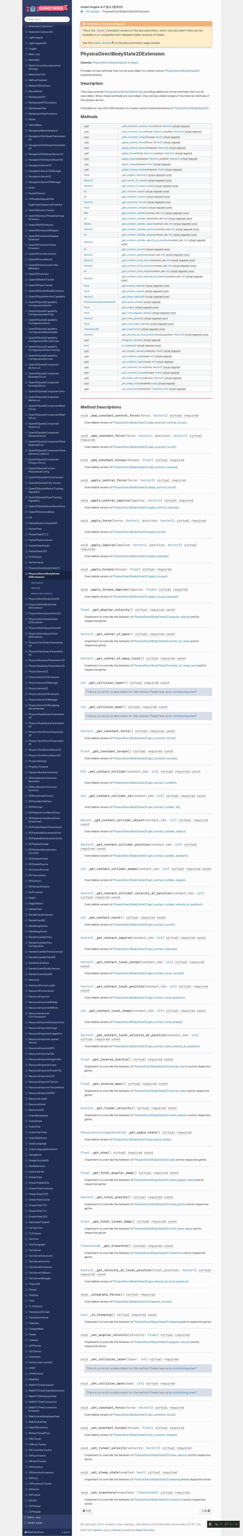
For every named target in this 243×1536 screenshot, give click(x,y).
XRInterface (36, 1466)
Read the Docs (145, 1530)
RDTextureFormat (39, 869)
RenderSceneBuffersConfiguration (40, 944)
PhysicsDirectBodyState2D (44, 568)
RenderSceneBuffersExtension (46, 951)
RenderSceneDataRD (40, 974)
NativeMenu (35, 125)
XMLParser (35, 1438)
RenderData (35, 909)
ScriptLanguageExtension (43, 1149)
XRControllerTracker (40, 1450)
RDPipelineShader (39, 844)
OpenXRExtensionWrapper (44, 230)
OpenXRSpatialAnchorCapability (47, 296)
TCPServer (35, 1233)
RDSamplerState (38, 858)
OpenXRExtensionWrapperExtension (43, 238)
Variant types (34, 1522)
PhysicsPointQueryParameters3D (45, 653)
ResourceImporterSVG (42, 1076)
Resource (34, 979)
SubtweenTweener (39, 1222)
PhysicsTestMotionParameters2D (45, 733)
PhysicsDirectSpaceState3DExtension (43, 635)
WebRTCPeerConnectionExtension (42, 1409)
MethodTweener (38, 80)
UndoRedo (35, 1356)
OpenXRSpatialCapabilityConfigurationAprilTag (42, 313)
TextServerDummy (39, 1261)
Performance (36, 562)
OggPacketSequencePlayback (45, 204)
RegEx (32, 897)
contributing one (183, 691)
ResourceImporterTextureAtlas (46, 1087)
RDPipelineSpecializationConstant (42, 851)
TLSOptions (35, 1306)
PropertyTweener (38, 766)
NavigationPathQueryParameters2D (47, 138)
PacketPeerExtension (41, 540)
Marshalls (34, 59)
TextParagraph (37, 1244)
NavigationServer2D (40, 165)
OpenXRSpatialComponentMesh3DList (46, 416)
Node (32, 187)
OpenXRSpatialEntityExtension (46, 477)
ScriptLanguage (37, 1143)
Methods (35, 588)
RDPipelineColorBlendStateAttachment (44, 820)
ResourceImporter (39, 996)
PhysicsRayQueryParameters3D (47, 665)
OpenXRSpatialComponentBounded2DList (43, 375)
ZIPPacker (35, 1506)
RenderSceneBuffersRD (42, 957)
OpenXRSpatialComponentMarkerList (43, 399)
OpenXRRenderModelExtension (46, 290)
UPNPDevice (36, 1373)
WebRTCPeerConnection (43, 1401)
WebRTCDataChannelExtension (46, 1390)
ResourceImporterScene (42, 1064)
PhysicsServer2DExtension (44, 677)
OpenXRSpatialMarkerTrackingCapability (45, 490)
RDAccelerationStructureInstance (42, 788)
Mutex (32, 119)
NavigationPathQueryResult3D (46, 159)
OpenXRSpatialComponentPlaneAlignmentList (46, 443)
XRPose (33, 1478)
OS (30, 517)
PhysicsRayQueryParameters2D (47, 660)
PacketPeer (35, 528)
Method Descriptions (42, 593)
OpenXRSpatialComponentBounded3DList (43, 384)
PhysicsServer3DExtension (44, 694)
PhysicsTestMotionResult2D (45, 749)
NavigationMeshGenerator (43, 130)
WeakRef (34, 1379)
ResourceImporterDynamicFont (46, 1022)
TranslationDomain (39, 1311)
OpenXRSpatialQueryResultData (47, 506)
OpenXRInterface (39, 274)
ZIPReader (35, 1511)
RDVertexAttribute (39, 886)
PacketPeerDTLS (38, 534)
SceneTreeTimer (38, 1132)
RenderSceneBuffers (40, 937)
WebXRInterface (38, 1427)
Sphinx (97, 1530)
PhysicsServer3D (38, 688)
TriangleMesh (36, 1328)
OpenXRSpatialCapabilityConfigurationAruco (42, 321)
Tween (32, 1334)
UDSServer (35, 1351)
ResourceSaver (37, 1104)
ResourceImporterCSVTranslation (38, 1015)
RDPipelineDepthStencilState (45, 827)
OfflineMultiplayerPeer (41, 199)
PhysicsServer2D (38, 671)
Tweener (33, 1340)
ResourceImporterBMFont (43, 1007)
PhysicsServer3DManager (43, 699)
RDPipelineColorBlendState (44, 812)
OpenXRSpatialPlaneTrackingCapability (45, 499)
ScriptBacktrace (38, 1137)
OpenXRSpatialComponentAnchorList (43, 366)
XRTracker (34, 1494)
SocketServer (36, 1171)
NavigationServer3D (40, 176)
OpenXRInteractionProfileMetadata (43, 267)
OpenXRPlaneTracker (41, 285)
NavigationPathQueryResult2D (46, 154)
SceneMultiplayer (38, 1115)
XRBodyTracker (37, 1444)
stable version (102, 43)
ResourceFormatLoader (42, 985)
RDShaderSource (38, 864)
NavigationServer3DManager (45, 182)
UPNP (32, 1368)
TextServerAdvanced (40, 1255)
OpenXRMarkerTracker (41, 279)
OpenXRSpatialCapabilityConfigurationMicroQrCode (43, 339)
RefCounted (35, 892)
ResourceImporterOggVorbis (45, 1059)
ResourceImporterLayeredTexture (43, 1041)
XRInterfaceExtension (41, 1472)
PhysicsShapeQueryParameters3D (46, 725)
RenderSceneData (39, 962)
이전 (88, 1510)
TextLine (33, 1238)
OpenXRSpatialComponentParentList (43, 425)
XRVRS (33, 1500)
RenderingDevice (38, 926)
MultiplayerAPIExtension (43, 102)
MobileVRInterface (39, 85)
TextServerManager (40, 1278)
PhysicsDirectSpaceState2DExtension (43, 621)
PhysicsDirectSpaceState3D (45, 628)
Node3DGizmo (37, 193)
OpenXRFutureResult (40, 259)
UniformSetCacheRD (40, 1362)
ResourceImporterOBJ (41, 1053)
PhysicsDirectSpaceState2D (45, 613)
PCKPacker (35, 556)
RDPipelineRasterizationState (45, 838)
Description (37, 582)
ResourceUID (36, 1109)
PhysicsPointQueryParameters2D (45, 644)
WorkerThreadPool (39, 1433)
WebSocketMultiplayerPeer (44, 1416)
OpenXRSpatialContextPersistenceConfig (41, 470)
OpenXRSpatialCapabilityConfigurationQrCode (42, 357)
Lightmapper (36, 37)
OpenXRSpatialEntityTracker (45, 482)
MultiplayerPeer (37, 108)
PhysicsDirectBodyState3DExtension (42, 606)
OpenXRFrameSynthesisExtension (42, 246)
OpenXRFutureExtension (42, 253)
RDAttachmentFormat (41, 795)
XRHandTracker (37, 1461)
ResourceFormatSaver (41, 990)
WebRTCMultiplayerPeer (43, 1396)
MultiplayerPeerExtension (43, 113)
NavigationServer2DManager (45, 171)
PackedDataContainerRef (43, 523)
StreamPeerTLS (38, 1210)
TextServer (35, 1250)
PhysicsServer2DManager (43, 682)
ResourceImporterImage (43, 1028)
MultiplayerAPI (37, 97)
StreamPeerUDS (38, 1216)
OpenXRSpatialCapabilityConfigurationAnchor (42, 304)
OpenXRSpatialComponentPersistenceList (43, 434)
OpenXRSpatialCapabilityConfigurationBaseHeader (43, 330)
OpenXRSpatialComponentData (47, 391)
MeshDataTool (37, 74)
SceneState (35, 1121)
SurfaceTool (36, 1227)
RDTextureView (37, 875)
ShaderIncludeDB (39, 1160)
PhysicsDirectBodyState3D (44, 598)
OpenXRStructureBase (41, 511)
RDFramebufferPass (40, 801)
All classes (92, 11)
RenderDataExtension (41, 914)
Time (31, 1300)
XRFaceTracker (37, 1455)
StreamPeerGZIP (38, 1194)
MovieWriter (35, 91)
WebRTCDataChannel (41, 1385)
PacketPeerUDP (38, 551)
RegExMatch (36, 903)
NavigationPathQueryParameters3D (47, 147)
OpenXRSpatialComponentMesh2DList (46, 407)
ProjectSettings (37, 761)
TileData (33, 1295)
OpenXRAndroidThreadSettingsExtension (46, 217)
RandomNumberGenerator (43, 772)
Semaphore (35, 1154)
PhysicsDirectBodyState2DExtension (44, 575)
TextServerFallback (40, 1272)
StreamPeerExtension (41, 1188)
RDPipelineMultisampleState (45, 832)
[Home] (82, 11)
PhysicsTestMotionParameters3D (45, 742)
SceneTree (34, 1126)
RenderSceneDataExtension (44, 968)
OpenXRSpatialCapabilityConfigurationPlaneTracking (44, 348)
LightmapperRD (37, 43)
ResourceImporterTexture (43, 1081)
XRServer (34, 1489)
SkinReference (37, 1166)
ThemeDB (34, 1284)
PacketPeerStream (39, 545)
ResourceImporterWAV (42, 1093)
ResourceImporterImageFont (45, 1033)
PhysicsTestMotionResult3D (45, 755)
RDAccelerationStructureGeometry (42, 780)
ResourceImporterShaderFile (45, 1070)
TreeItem (34, 1323)
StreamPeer (35, 1177)
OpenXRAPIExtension (41, 224)
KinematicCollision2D (41, 26)
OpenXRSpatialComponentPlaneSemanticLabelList (46, 452)
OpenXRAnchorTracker (41, 210)
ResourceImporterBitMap (43, 1002)
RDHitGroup (35, 807)
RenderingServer (38, 931)
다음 (205, 1510)
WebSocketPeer (38, 1421)
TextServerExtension (40, 1267)
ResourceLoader (38, 1098)
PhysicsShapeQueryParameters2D (46, 716)
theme (116, 1530)
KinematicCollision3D (41, 31)
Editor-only (33, 1517)
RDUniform (35, 881)
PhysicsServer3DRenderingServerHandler (43, 707)
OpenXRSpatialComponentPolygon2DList (43, 461)
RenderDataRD (37, 920)
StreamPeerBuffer (39, 1182)
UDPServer (35, 1345)
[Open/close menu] (26, 26)
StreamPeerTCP (38, 1205)
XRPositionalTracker (40, 1483)
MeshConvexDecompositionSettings (44, 67)
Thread (33, 1289)
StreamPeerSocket (39, 1199)
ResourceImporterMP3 (42, 1048)
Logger (33, 48)
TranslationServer (38, 1317)
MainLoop (34, 54)
